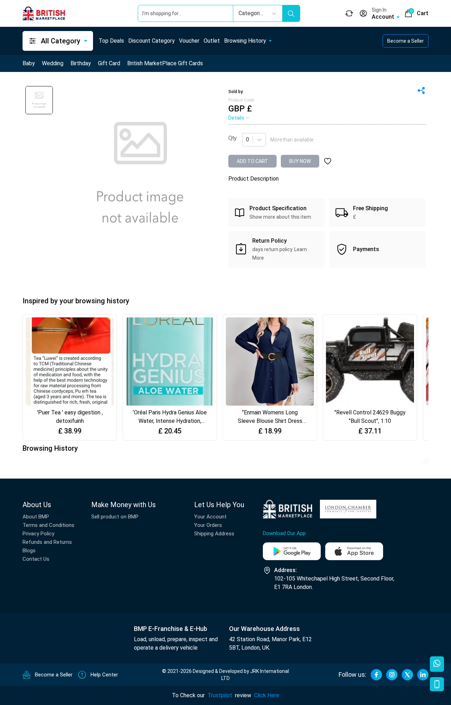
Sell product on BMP (114, 516)
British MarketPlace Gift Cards (165, 63)
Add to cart (252, 161)
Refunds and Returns (47, 542)
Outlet (212, 40)
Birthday (80, 63)
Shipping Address (214, 533)
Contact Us (36, 559)
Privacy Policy (38, 533)
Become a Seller (405, 41)
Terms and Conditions (48, 525)
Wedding (52, 63)
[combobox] (246, 139)
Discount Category (151, 40)
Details (236, 118)
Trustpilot (220, 695)
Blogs (29, 550)
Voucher (189, 40)
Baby (29, 63)
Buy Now (300, 161)
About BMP (36, 516)
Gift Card (109, 63)
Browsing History (245, 40)
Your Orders (208, 525)
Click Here (266, 695)
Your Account (210, 516)
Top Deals (111, 40)
